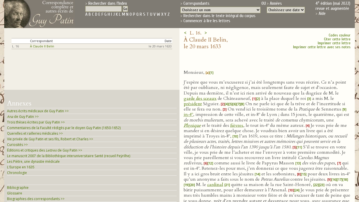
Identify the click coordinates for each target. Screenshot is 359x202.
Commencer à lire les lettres (206, 20)
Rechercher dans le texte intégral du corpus (219, 15)
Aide (322, 13)
